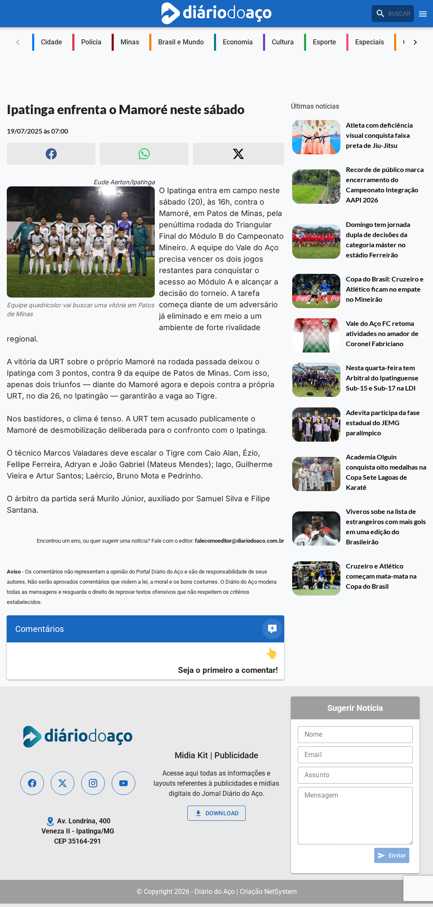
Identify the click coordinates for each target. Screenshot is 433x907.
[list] (145, 661)
